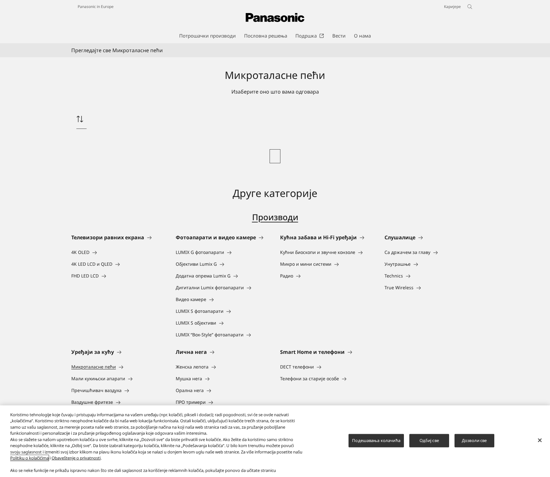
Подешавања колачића (376, 440)
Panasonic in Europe (96, 6)
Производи (275, 217)
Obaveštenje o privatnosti (76, 458)
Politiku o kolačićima (29, 458)
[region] (275, 441)
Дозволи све (474, 440)
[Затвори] (540, 440)
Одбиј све (429, 440)
